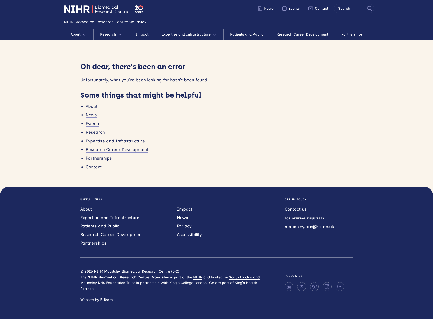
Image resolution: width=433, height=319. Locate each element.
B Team (106, 300)
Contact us (296, 209)
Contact (321, 8)
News (268, 8)
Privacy (184, 226)
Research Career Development (302, 34)
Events (294, 8)
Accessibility (189, 234)
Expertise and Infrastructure (187, 34)
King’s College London (188, 283)
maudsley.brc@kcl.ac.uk (309, 226)
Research (108, 34)
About (76, 34)
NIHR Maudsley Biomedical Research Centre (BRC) (96, 9)
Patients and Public (246, 34)
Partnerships (352, 34)
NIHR (197, 277)
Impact (142, 34)
